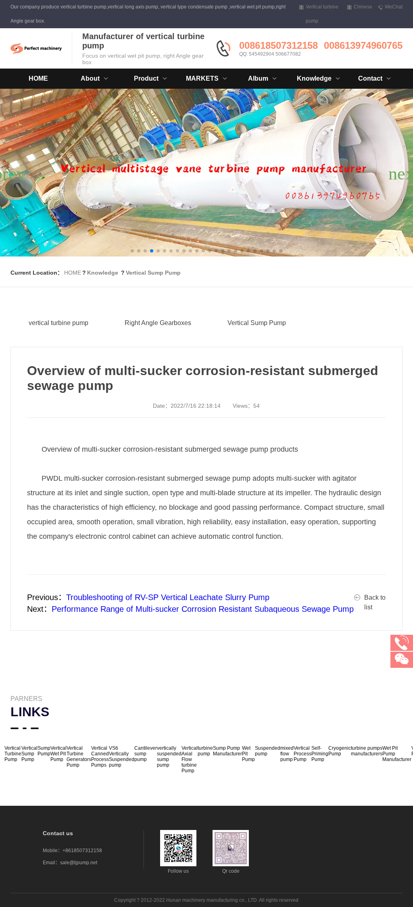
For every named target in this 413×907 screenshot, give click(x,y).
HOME (38, 78)
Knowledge (102, 272)
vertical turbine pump (58, 322)
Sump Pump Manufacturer (227, 751)
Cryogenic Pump (339, 751)
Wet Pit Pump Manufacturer (396, 753)
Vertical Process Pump (302, 753)
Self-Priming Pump (319, 753)
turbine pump (205, 751)
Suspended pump (267, 751)
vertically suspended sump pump (169, 756)
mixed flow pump (287, 753)
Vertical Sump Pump (153, 272)
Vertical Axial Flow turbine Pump (189, 759)
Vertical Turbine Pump (12, 753)
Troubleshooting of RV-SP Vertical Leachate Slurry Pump (167, 597)
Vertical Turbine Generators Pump (79, 756)
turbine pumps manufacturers (366, 751)
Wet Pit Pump (248, 753)
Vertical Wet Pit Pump (58, 753)
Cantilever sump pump (145, 753)
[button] (132, 250)
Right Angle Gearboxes (158, 322)
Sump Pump (44, 751)
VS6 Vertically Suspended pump (121, 756)
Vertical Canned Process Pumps (100, 756)
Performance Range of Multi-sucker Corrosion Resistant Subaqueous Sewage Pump (203, 609)
